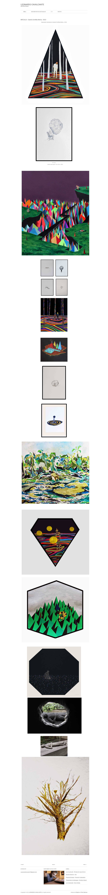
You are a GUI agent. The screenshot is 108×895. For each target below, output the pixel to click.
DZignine (78, 892)
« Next (22, 864)
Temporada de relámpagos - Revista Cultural (76, 880)
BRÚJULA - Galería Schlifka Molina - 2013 (33, 19)
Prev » (84, 864)
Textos (60, 11)
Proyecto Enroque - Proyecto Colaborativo (75, 877)
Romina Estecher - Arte (71, 874)
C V (52, 11)
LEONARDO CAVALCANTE (32, 4)
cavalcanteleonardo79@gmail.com (29, 872)
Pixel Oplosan (84, 892)
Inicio (53, 864)
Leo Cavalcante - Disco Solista (73, 883)
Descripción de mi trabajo (38, 11)
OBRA (24, 11)
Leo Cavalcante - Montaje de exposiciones (76, 872)
